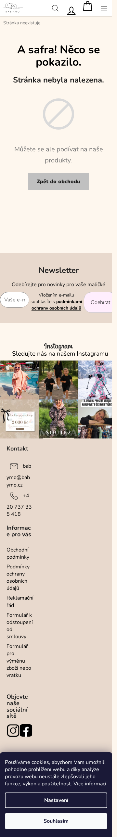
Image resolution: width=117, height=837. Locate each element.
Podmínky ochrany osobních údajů (18, 577)
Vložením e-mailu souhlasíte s (56, 301)
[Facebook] (26, 730)
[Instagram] (13, 730)
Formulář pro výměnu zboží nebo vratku (18, 661)
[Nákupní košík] (88, 8)
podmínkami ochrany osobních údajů (57, 304)
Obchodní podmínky (17, 553)
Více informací (89, 783)
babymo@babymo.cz (18, 475)
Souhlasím (56, 821)
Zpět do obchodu (58, 181)
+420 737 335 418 (19, 505)
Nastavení (56, 800)
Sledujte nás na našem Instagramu (60, 354)
